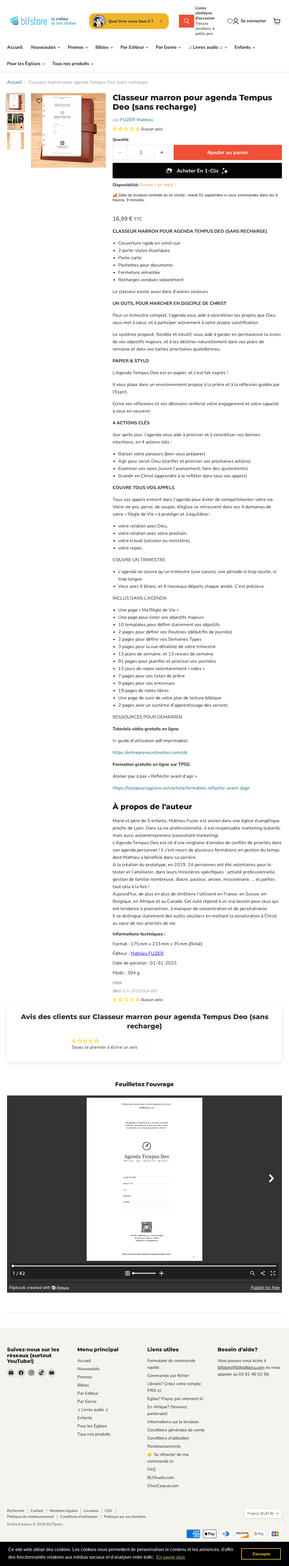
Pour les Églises (24, 64)
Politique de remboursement (30, 1516)
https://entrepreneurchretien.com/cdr (150, 752)
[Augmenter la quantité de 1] (162, 152)
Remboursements (164, 1446)
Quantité (121, 139)
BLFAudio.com (160, 1477)
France (260, 1513)
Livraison (91, 1510)
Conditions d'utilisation (168, 1438)
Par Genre (167, 47)
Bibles (102, 47)
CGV (108, 1510)
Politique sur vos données (125, 1516)
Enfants (243, 47)
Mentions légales (64, 1510)
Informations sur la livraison (173, 1422)
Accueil (15, 47)
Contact (36, 1510)
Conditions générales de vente (176, 1430)
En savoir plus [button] (170, 1557)
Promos (76, 47)
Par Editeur (133, 47)
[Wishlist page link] (230, 21)
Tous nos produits (71, 64)
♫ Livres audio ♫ (206, 47)
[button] (127, 129)
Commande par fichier (168, 1375)
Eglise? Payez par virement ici (175, 1398)
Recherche (15, 1510)
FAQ (151, 1469)
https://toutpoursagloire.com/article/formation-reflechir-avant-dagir (181, 788)
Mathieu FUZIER (147, 953)
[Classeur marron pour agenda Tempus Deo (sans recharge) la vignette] (15, 103)
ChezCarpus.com (163, 1486)
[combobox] (176, 21)
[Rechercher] (186, 21)
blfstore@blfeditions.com (241, 1367)
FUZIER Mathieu (136, 120)
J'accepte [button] (261, 1554)
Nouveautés (44, 47)
